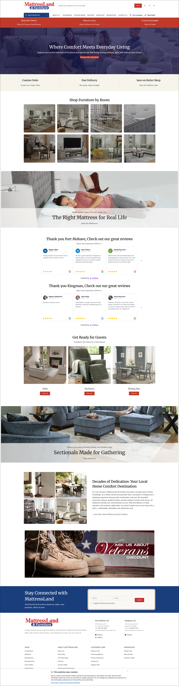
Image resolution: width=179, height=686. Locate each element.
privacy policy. (109, 603)
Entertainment (30, 661)
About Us (61, 651)
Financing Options (97, 654)
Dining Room (29, 658)
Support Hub (95, 665)
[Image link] (42, 622)
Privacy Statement (97, 658)
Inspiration (129, 647)
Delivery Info (95, 651)
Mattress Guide (129, 658)
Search (138, 5)
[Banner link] (39, 118)
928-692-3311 (134, 628)
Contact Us (94, 661)
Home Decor (29, 668)
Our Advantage (63, 658)
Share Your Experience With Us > (89, 244)
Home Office (29, 665)
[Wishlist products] (149, 6)
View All (45, 393)
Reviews (61, 661)
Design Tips (128, 651)
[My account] (145, 6)
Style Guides (128, 654)
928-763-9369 (102, 628)
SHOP (27, 647)
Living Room (29, 651)
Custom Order (62, 665)
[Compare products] (154, 6)
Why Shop (61, 654)
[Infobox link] (136, 15)
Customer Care (98, 647)
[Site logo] (39, 5)
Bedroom (28, 654)
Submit (139, 600)
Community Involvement (66, 668)
